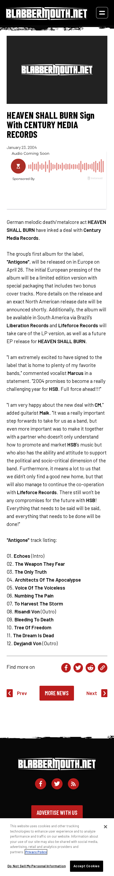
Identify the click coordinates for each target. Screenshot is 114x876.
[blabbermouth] (46, 18)
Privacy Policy (36, 852)
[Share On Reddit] (90, 668)
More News (57, 692)
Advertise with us (57, 812)
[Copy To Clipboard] (102, 668)
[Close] (105, 827)
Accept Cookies (86, 866)
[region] (57, 847)
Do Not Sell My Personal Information (36, 866)
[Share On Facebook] (66, 668)
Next (91, 693)
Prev (22, 693)
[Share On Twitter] (78, 668)
